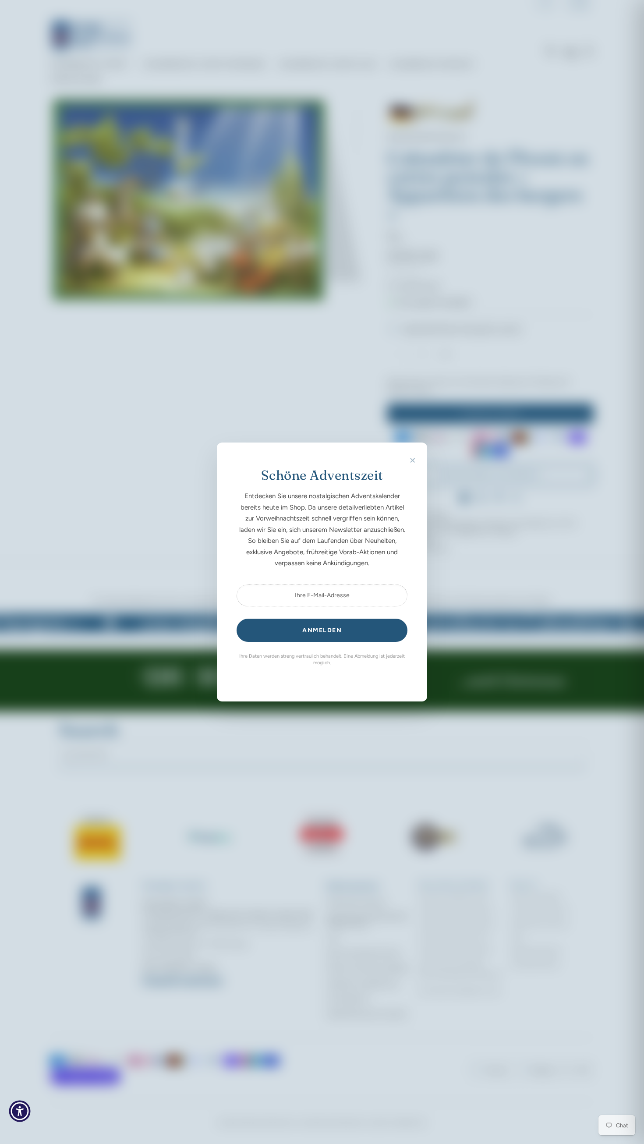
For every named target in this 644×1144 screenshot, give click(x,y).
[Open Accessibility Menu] (20, 1111)
